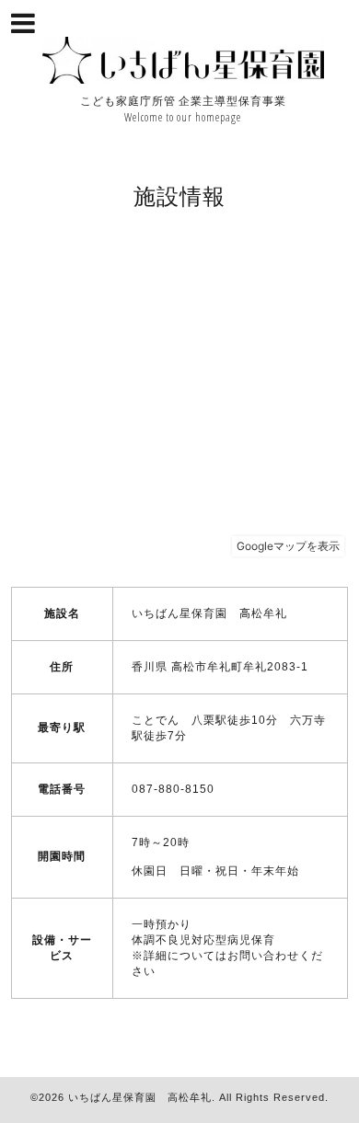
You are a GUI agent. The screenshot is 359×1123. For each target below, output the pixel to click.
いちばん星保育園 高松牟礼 (140, 1097)
